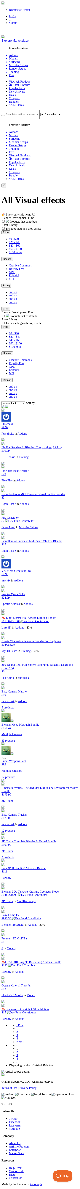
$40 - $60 (14, 245)
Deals (12, 95)
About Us (14, 1143)
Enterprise (15, 1149)
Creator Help (16, 1171)
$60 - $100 (15, 248)
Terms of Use (9, 1088)
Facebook (14, 1122)
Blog (12, 1174)
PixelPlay (7, 480)
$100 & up (15, 252)
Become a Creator (19, 9)
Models (11, 948)
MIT (11, 278)
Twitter (13, 1118)
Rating (6, 285)
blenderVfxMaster (12, 995)
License (7, 259)
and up (13, 292)
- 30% (35, 651)
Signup (13, 22)
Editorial (14, 275)
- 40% (28, 627)
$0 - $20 (14, 238)
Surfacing (23, 677)
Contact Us (15, 1178)
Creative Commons (20, 265)
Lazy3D (6, 627)
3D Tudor (7, 800)
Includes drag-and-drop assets (23, 228)
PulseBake (7, 433)
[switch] (33, 214)
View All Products (20, 81)
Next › (20, 1041)
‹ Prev (19, 1025)
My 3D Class (9, 651)
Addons (22, 433)
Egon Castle (8, 503)
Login (12, 16)
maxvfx (5, 580)
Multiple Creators (11, 734)
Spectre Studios (10, 603)
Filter (5, 308)
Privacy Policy (27, 1088)
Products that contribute (23, 221)
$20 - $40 (14, 242)
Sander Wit (8, 701)
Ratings (7, 380)
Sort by (30, 402)
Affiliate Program (19, 1146)
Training (24, 457)
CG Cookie (8, 457)
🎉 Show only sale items (16, 214)
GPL (12, 272)
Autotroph (36, 1184)
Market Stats (16, 1153)
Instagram (14, 1125)
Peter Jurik (7, 677)
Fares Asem (8, 527)
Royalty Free (16, 268)
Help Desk (15, 1167)
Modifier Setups (28, 527)
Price (6, 232)
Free (11, 75)
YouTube (14, 1128)
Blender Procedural (12, 924)
